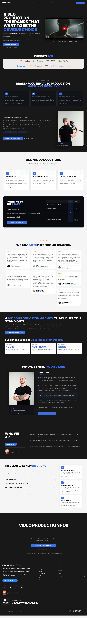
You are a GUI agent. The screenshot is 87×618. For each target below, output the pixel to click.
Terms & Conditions (73, 612)
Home (40, 569)
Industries (60, 576)
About (46, 2)
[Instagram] (16, 587)
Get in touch (79, 2)
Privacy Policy (82, 612)
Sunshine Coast (23, 132)
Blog (50, 2)
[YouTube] (10, 587)
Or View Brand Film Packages (30, 138)
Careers (41, 577)
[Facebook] (4, 587)
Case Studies (40, 2)
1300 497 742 (72, 2)
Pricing (53, 2)
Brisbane (7, 132)
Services (26, 2)
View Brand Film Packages (10, 44)
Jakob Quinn (43, 372)
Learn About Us (10, 444)
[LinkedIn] (22, 587)
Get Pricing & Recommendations (12, 138)
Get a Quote (42, 579)
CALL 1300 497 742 (9, 580)
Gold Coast (14, 132)
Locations (33, 2)
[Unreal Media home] (11, 565)
